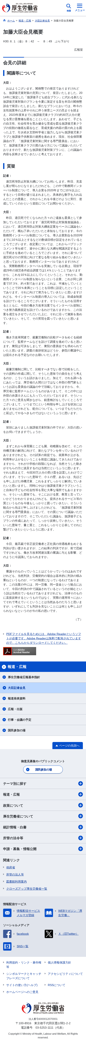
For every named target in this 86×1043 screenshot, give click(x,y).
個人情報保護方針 (59, 962)
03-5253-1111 (44, 1027)
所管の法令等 (13, 838)
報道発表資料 (16, 698)
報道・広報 (11, 794)
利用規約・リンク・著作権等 (23, 965)
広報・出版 (15, 709)
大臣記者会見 (16, 687)
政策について (13, 805)
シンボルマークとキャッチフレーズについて (23, 976)
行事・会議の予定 (19, 719)
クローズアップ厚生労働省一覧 (26, 888)
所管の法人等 (15, 874)
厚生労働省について (18, 816)
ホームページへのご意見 (22, 992)
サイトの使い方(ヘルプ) (22, 985)
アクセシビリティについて (65, 973)
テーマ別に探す (15, 783)
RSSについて (56, 985)
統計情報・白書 (15, 827)
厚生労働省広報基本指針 (24, 677)
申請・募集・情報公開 (20, 849)
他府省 (10, 867)
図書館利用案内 (16, 881)
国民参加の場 (16, 730)
